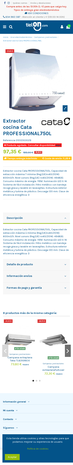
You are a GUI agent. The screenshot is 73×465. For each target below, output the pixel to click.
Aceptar (12, 457)
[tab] (36, 218)
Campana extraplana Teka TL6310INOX (20, 359)
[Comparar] (33, 325)
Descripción (15, 217)
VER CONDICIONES (38, 13)
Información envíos (19, 275)
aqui (58, 145)
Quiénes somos (20, 3)
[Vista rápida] (33, 331)
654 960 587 (12, 16)
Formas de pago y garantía (24, 287)
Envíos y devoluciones (40, 3)
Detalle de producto (20, 264)
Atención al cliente (32, 16)
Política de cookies (37, 448)
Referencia (9, 140)
